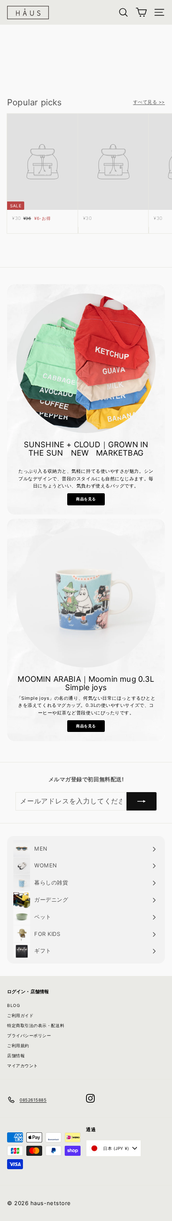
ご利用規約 (18, 1045)
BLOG (13, 1005)
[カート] (141, 12)
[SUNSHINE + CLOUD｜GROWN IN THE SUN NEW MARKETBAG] (86, 363)
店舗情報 (16, 1055)
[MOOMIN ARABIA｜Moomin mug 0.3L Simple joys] (86, 598)
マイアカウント (22, 1065)
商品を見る (86, 499)
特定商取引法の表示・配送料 (35, 1025)
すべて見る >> (149, 102)
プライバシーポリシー (29, 1035)
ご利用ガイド (20, 1015)
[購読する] (141, 801)
